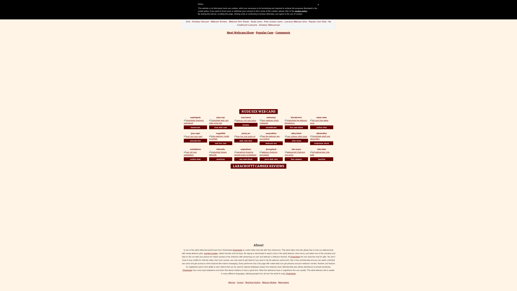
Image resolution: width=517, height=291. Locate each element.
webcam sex (271, 143)
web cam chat (246, 140)
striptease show (321, 143)
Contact (240, 282)
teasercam (195, 127)
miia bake (321, 149)
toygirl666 (220, 133)
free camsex (296, 159)
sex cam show (245, 159)
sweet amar (321, 117)
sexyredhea (271, 133)
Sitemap (231, 282)
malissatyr (271, 117)
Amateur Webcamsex (269, 25)
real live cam (220, 143)
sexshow (220, 159)
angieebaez (246, 149)
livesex (246, 124)
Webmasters (283, 282)
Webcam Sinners (219, 21)
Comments (282, 32)
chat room (296, 140)
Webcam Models (269, 282)
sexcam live (195, 140)
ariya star (220, 117)
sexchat (321, 159)
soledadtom (195, 149)
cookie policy (301, 11)
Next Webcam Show (240, 32)
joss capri (195, 133)
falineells (220, 149)
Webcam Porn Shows (239, 21)
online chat (321, 127)
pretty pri (246, 133)
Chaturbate (237, 250)
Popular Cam (264, 32)
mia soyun (296, 149)
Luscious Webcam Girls (295, 21)
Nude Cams (256, 21)
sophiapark (195, 117)
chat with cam (220, 127)
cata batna (246, 117)
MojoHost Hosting (252, 282)
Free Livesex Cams (273, 21)
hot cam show (296, 127)
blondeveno (296, 117)
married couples (211, 253)
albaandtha (321, 133)
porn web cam (271, 159)
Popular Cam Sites (318, 21)
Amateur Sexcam (200, 21)
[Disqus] (258, 203)
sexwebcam (271, 127)
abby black (296, 133)
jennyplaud (271, 149)
